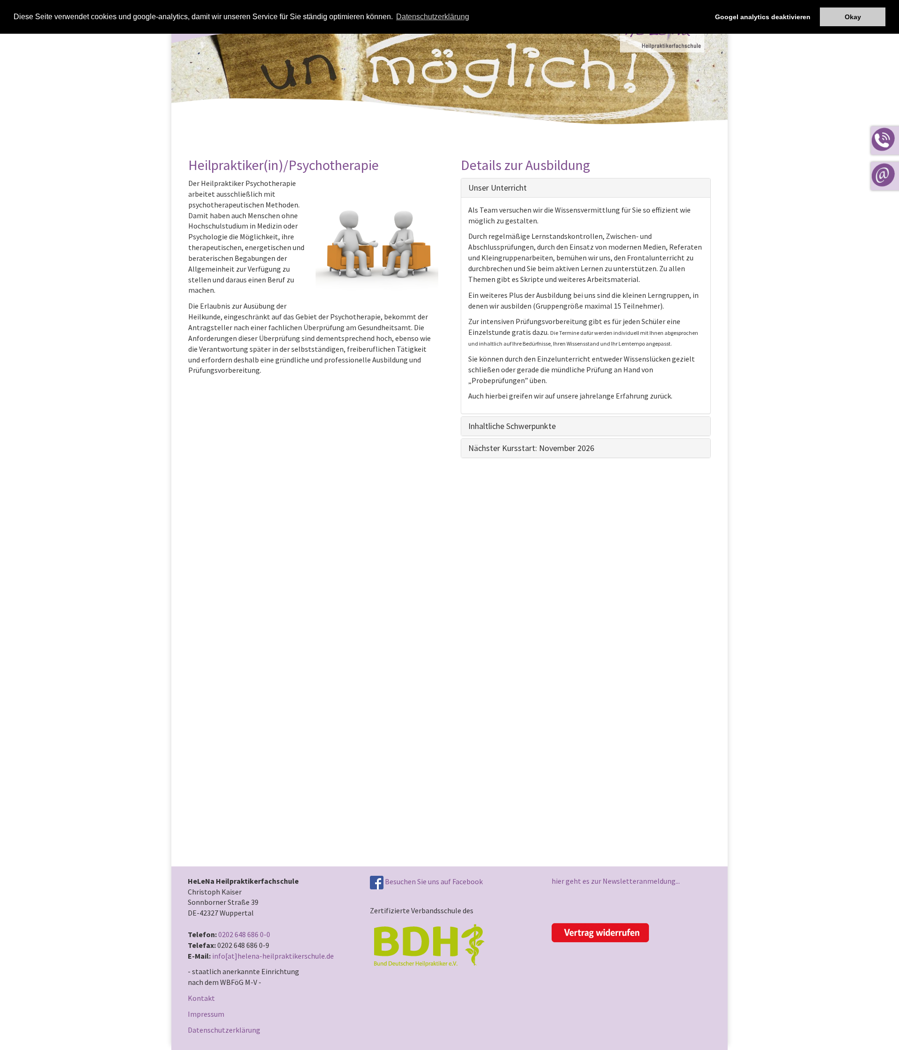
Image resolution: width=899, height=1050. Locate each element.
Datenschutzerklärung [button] (432, 17)
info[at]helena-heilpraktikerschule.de (273, 956)
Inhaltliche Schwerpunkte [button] (512, 426)
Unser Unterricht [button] (497, 187)
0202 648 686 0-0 (244, 934)
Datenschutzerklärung (224, 1030)
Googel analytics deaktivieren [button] (763, 17)
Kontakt (201, 998)
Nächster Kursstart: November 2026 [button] (531, 448)
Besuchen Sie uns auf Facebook (433, 881)
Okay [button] (853, 17)
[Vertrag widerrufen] (600, 932)
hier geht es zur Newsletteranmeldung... (616, 881)
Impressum (206, 1014)
